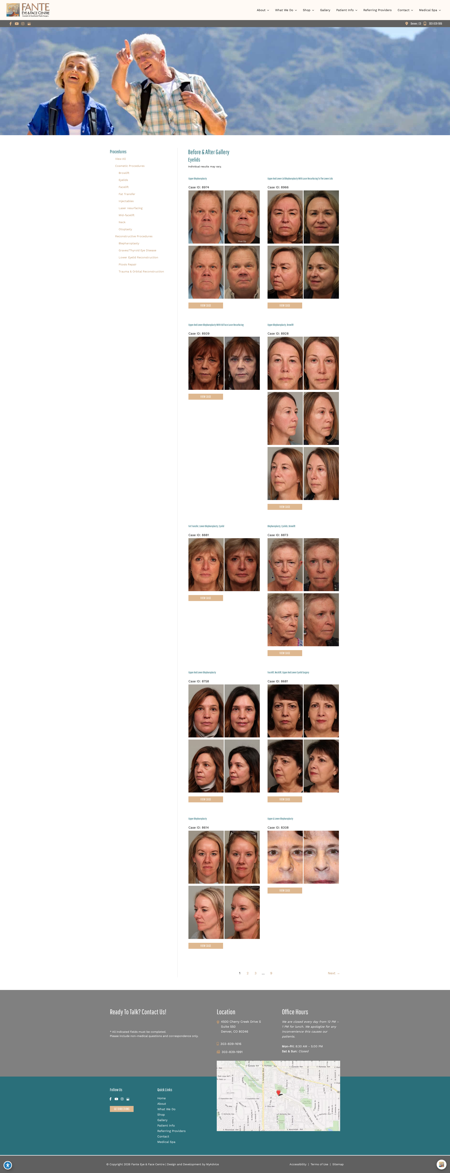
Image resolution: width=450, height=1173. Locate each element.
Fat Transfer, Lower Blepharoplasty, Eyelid (206, 526)
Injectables (126, 201)
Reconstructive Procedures (133, 236)
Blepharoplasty (129, 243)
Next (334, 973)
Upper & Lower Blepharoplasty (280, 818)
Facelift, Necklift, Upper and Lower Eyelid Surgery (288, 672)
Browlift (124, 173)
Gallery (162, 1120)
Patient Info (166, 1125)
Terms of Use (319, 1164)
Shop (161, 1114)
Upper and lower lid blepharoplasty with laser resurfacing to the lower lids (300, 178)
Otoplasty (125, 229)
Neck (122, 222)
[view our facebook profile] (10, 24)
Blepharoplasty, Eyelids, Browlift (281, 526)
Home (161, 1098)
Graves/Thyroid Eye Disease (137, 250)
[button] (122, 1109)
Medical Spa (166, 1142)
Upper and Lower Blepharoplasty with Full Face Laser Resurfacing (216, 324)
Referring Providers (171, 1131)
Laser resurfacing (131, 208)
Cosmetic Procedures (129, 166)
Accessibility (298, 1164)
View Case (205, 305)
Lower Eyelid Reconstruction (138, 257)
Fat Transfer (127, 194)
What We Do (166, 1109)
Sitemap (338, 1164)
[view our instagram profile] (22, 24)
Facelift (124, 187)
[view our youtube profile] (16, 24)
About (161, 1103)
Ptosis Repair (128, 264)
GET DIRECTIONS (121, 1109)
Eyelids (123, 180)
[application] (267, 10)
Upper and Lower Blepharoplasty (202, 672)
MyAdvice (212, 1164)
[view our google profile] (29, 24)
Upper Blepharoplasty (197, 178)
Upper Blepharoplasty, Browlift (281, 324)
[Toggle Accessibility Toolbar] (8, 1165)
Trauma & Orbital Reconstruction (141, 271)
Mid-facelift (126, 215)
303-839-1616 (230, 1044)
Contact (163, 1136)
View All (120, 159)
